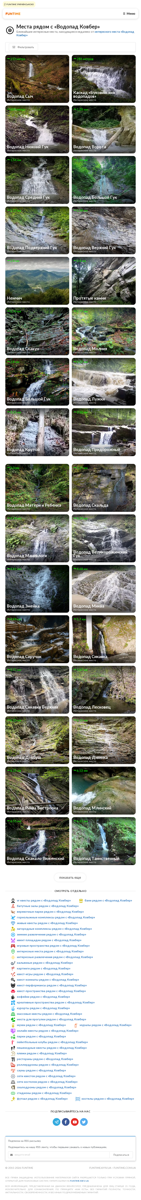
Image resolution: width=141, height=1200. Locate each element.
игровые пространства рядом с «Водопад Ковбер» (53, 945)
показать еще (70, 877)
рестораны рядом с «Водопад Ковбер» (45, 1059)
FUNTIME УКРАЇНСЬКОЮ (20, 4)
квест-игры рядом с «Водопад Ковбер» (45, 974)
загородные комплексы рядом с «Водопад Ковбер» (54, 928)
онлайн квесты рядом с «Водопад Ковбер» (47, 1030)
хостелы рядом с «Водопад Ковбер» (108, 1098)
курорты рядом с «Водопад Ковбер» (43, 1008)
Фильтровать (25, 47)
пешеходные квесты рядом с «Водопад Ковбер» (52, 1047)
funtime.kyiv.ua (100, 1167)
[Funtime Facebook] (66, 1121)
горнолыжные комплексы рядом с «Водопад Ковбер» (56, 917)
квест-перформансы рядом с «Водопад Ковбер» (52, 985)
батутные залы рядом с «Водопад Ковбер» (48, 906)
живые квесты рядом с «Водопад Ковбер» (47, 923)
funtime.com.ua (124, 1167)
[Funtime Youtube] (75, 1121)
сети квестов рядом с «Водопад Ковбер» (46, 1076)
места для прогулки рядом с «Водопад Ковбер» (51, 1019)
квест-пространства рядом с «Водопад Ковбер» (51, 991)
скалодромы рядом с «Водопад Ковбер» (46, 1087)
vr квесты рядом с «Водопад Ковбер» (44, 900)
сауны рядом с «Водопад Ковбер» (41, 1070)
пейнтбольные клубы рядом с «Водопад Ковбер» (52, 1042)
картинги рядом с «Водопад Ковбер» (43, 968)
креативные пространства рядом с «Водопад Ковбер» (56, 1002)
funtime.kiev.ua (79, 1180)
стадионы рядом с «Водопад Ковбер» (44, 1093)
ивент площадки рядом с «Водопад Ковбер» (49, 940)
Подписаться (121, 1154)
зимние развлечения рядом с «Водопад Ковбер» (51, 934)
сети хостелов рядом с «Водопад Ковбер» (47, 1081)
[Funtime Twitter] (84, 1121)
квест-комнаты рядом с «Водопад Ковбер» (48, 979)
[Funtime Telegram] (57, 1121)
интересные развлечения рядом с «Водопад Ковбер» (55, 957)
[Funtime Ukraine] (13, 13)
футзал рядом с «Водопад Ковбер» (42, 1098)
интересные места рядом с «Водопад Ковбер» (50, 951)
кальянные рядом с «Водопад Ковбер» (45, 962)
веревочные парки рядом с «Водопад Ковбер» (50, 911)
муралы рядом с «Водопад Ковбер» (105, 1025)
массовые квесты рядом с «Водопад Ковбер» (49, 1013)
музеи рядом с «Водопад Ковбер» (41, 1025)
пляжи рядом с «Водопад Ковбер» (42, 1053)
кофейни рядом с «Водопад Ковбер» (43, 996)
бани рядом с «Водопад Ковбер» (108, 900)
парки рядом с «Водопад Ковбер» (41, 1036)
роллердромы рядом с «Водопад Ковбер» (48, 1064)
